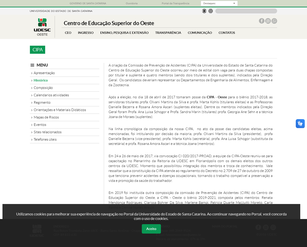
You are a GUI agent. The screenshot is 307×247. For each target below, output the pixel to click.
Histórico (41, 80)
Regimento (42, 102)
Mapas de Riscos (46, 117)
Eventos (40, 125)
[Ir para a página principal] (42, 34)
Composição (43, 88)
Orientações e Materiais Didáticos (60, 110)
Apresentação (44, 73)
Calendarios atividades (51, 95)
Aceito (151, 229)
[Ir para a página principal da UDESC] (61, 11)
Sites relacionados (48, 132)
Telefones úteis (45, 139)
